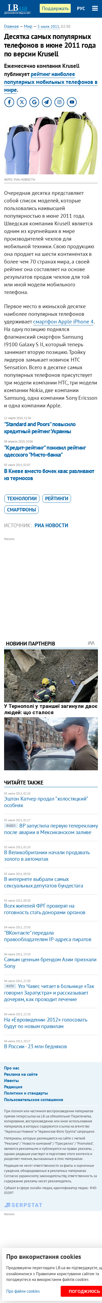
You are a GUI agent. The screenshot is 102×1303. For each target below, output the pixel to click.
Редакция (13, 1086)
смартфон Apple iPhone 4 (63, 321)
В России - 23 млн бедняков (35, 1046)
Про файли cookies (23, 1291)
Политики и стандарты (26, 1093)
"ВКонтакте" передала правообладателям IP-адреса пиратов (47, 936)
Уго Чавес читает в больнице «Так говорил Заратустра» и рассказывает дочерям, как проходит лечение (49, 993)
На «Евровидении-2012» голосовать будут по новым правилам (45, 1023)
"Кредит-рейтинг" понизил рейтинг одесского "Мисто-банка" (44, 451)
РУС (81, 8)
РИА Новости (51, 525)
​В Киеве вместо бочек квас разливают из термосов (49, 474)
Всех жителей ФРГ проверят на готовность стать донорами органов (44, 909)
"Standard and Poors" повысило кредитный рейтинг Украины (40, 427)
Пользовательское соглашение (33, 1099)
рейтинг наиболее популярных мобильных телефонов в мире (51, 82)
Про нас (11, 1068)
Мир (28, 26)
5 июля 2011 (48, 26)
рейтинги (56, 498)
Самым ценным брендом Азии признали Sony (50, 962)
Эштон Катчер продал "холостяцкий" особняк (46, 802)
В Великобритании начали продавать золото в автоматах (46, 855)
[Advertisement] (51, 581)
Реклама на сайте (21, 1074)
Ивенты (11, 1080)
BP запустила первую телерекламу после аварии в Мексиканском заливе (51, 829)
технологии (22, 498)
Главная (11, 26)
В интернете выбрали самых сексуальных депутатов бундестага (43, 882)
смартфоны (21, 510)
